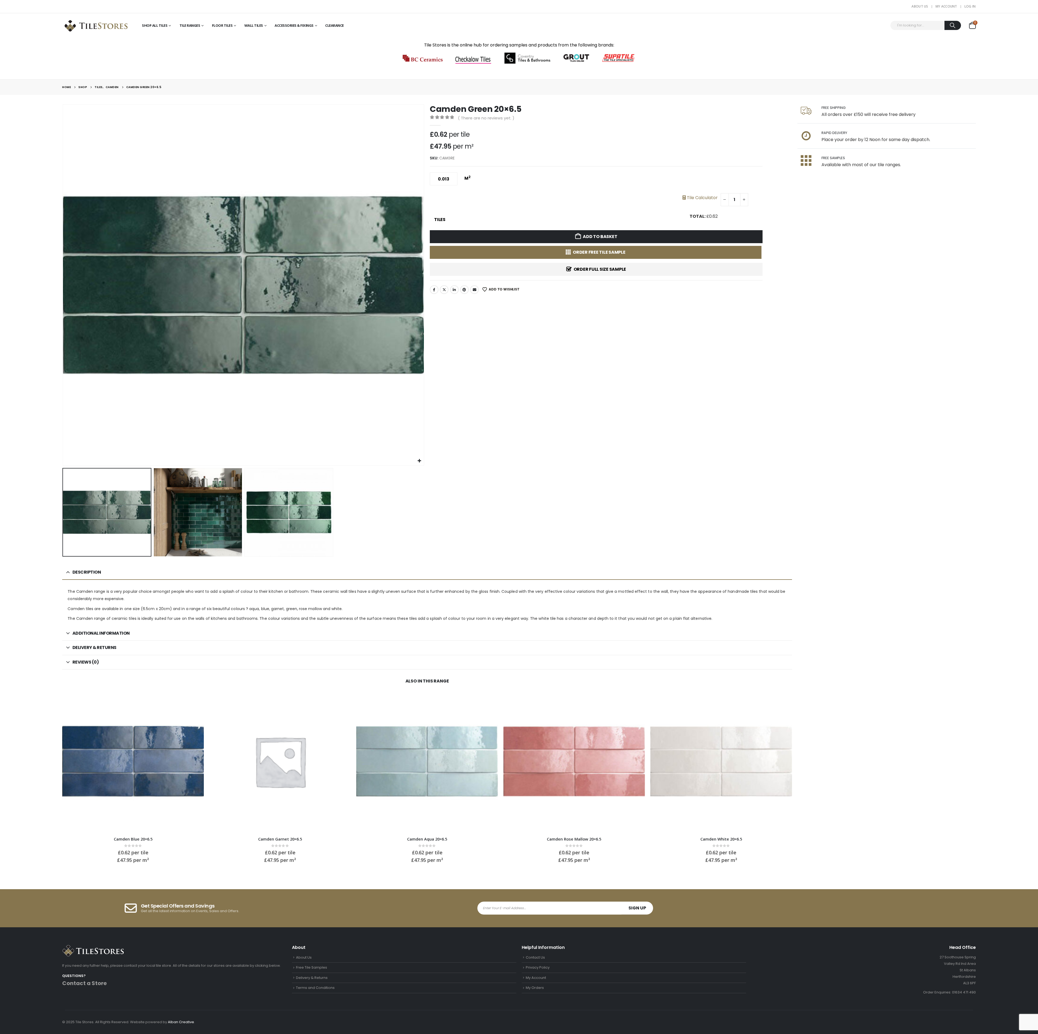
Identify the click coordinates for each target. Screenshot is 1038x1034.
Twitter (444, 289)
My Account (946, 6)
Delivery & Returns (312, 977)
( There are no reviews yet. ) (486, 118)
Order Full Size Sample (600, 269)
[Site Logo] (96, 25)
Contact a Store (84, 983)
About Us (919, 6)
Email (474, 289)
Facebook (434, 289)
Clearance (334, 25)
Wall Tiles (253, 25)
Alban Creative (181, 1022)
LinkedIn (454, 289)
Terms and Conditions (315, 987)
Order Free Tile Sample (599, 252)
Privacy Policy (538, 967)
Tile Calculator (702, 198)
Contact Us (535, 957)
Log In (970, 6)
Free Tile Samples (311, 967)
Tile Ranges (189, 25)
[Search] (952, 25)
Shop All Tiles (154, 25)
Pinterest (464, 289)
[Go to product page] (133, 761)
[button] (63, 285)
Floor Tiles (222, 25)
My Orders (535, 987)
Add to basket (600, 236)
